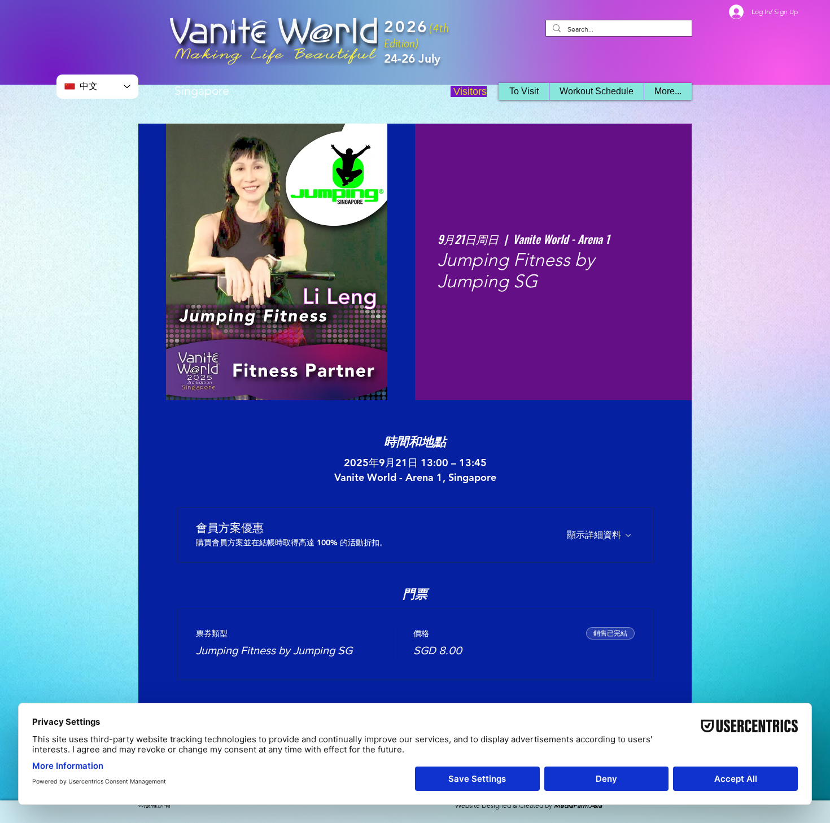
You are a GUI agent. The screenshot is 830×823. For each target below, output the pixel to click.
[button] (596, 91)
